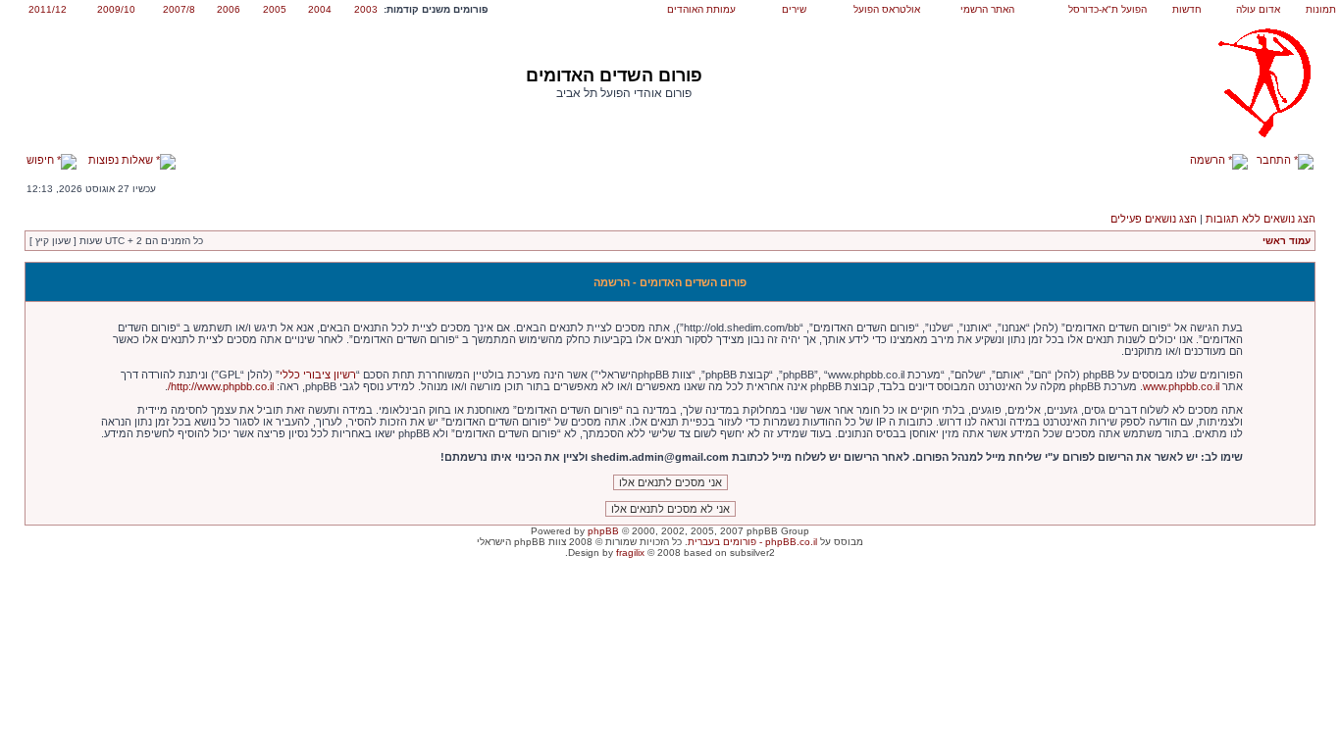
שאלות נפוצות (122, 160)
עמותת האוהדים (701, 9)
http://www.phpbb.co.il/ (221, 386)
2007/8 (179, 9)
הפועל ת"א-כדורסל (1107, 9)
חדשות (1187, 9)
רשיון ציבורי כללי (318, 374)
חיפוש (41, 160)
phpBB (603, 531)
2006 (228, 9)
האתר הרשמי (987, 9)
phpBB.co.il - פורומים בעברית (752, 541)
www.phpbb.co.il (1181, 386)
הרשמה (1209, 160)
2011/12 (47, 9)
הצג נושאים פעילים (1153, 219)
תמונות (1321, 9)
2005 (274, 9)
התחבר (1275, 160)
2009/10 (116, 9)
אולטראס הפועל (886, 9)
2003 (366, 9)
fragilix (630, 552)
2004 (320, 9)
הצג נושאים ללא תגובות (1260, 219)
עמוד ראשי (1287, 240)
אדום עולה (1258, 9)
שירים (794, 9)
